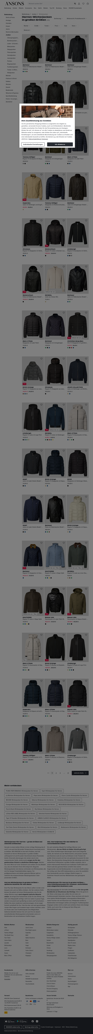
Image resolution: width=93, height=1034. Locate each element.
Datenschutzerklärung (35, 139)
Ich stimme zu (60, 144)
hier (54, 137)
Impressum (45, 139)
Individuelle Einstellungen (33, 144)
